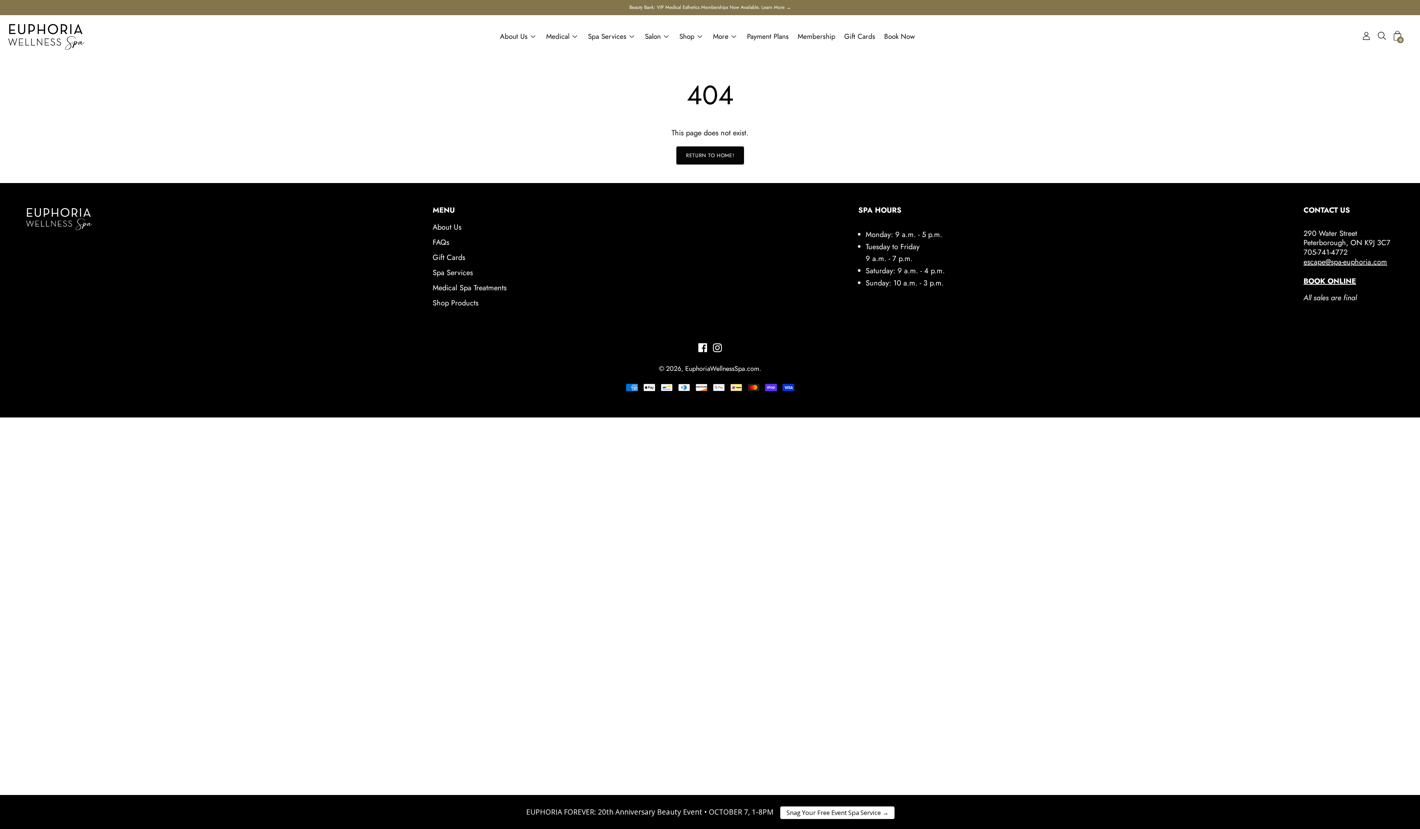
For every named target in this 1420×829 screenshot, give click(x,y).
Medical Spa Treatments (470, 287)
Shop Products (456, 303)
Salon (653, 36)
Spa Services (607, 36)
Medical (557, 36)
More (720, 36)
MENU (444, 210)
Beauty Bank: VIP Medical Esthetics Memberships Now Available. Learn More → (710, 7)
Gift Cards (859, 36)
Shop (686, 36)
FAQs (441, 242)
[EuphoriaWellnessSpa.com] (46, 37)
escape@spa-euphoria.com (1345, 262)
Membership (816, 36)
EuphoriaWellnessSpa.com (722, 368)
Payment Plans (768, 36)
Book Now (899, 36)
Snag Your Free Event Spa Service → (838, 812)
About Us (514, 36)
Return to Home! (710, 155)
